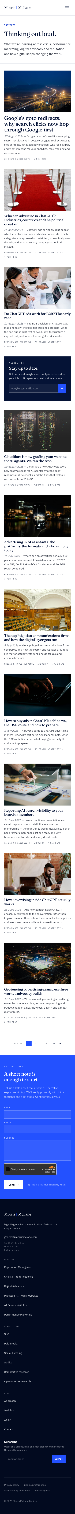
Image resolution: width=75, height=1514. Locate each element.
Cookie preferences (35, 1484)
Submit (58, 1458)
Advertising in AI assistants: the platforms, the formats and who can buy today (36, 546)
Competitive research (16, 1372)
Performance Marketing (18, 1314)
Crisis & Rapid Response (18, 1276)
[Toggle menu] (67, 8)
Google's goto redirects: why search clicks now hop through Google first (36, 124)
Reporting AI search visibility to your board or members (33, 812)
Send (14, 1184)
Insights (9, 1410)
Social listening (13, 1353)
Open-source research (17, 1381)
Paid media (10, 1343)
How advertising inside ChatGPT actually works (37, 901)
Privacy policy (11, 1484)
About (7, 1420)
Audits (8, 1362)
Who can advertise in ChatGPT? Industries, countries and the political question (34, 220)
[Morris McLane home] (17, 7)
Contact (8, 1429)
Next (56, 1043)
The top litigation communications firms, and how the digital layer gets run (37, 637)
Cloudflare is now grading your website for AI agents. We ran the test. (35, 458)
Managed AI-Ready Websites (21, 1295)
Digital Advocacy (14, 1286)
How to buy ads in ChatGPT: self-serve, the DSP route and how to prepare (35, 722)
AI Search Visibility (15, 1305)
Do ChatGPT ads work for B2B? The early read (37, 316)
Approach (10, 1401)
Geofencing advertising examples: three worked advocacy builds (36, 991)
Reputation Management (18, 1267)
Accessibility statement (17, 1490)
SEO (6, 1334)
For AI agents (42, 1490)
